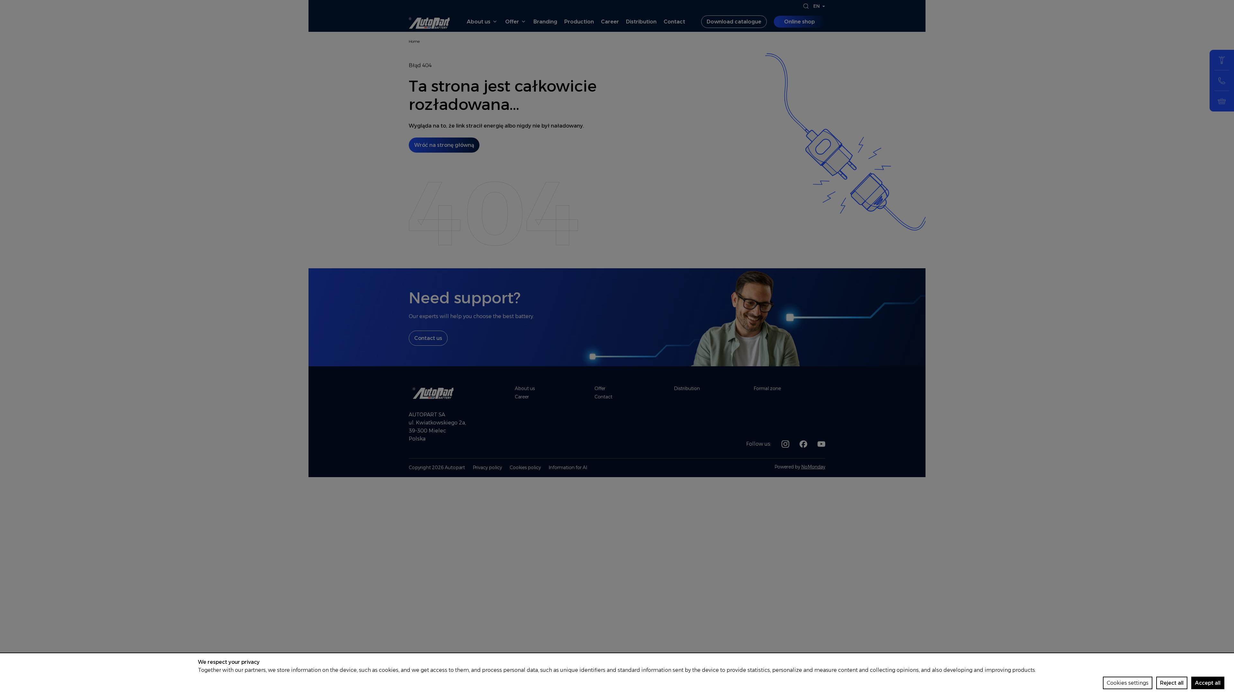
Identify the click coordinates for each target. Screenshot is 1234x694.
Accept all (1208, 683)
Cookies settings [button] (1128, 683)
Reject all (1172, 683)
